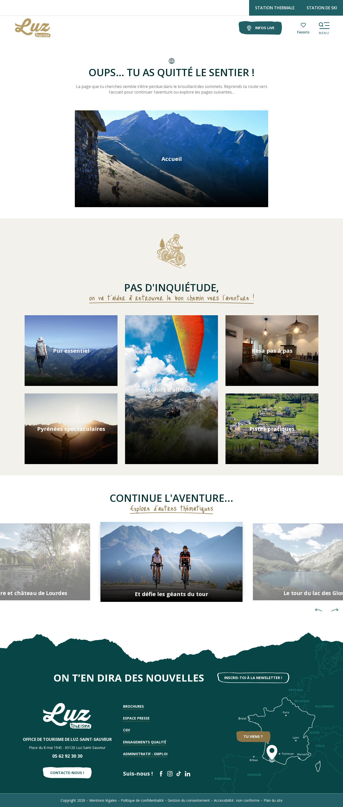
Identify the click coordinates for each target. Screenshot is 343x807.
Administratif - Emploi (145, 753)
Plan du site (273, 800)
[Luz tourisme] (26, 27)
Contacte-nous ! (67, 772)
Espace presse (136, 718)
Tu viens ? (253, 736)
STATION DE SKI (322, 8)
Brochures (133, 706)
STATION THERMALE (275, 8)
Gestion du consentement (189, 800)
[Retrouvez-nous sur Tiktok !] (179, 773)
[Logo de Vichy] (67, 716)
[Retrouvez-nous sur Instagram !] (170, 773)
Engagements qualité (144, 742)
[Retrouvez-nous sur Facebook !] (161, 773)
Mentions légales (103, 800)
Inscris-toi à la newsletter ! (253, 677)
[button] (318, 609)
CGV (126, 730)
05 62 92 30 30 (67, 756)
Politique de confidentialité (142, 800)
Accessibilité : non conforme (237, 800)
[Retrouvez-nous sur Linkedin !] (187, 773)
